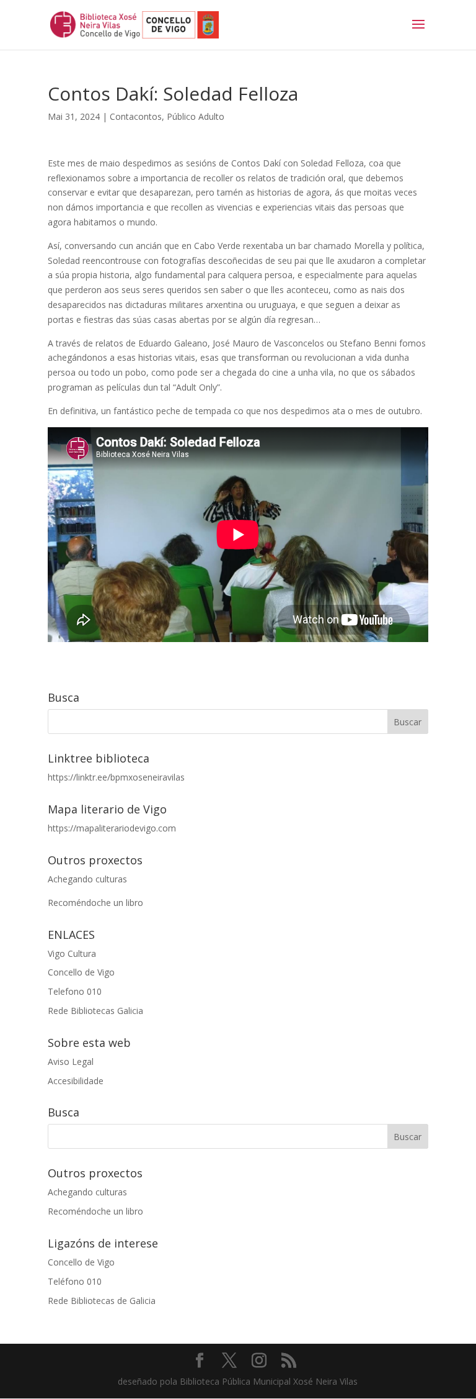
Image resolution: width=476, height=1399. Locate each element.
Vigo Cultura (72, 953)
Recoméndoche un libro (95, 902)
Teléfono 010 (75, 1281)
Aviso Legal (71, 1061)
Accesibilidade (76, 1081)
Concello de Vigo (81, 972)
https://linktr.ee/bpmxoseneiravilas (116, 777)
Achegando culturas (87, 879)
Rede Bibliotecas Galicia (95, 1010)
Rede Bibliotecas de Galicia (102, 1300)
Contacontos (136, 116)
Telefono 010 (75, 991)
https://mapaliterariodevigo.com (112, 828)
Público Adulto (195, 116)
